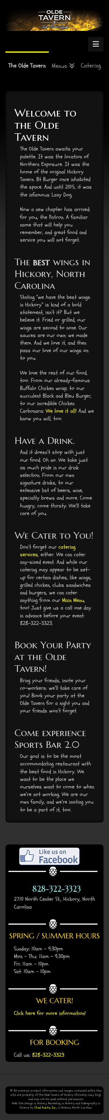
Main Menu (73, 600)
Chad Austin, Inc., (46, 1107)
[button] (96, 44)
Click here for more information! (50, 1013)
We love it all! (61, 411)
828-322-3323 (56, 889)
